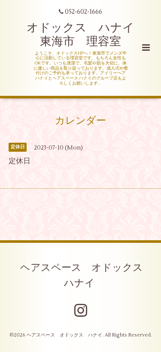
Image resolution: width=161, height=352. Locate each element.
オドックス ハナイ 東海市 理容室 (86, 34)
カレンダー (80, 120)
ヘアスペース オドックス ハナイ (86, 275)
